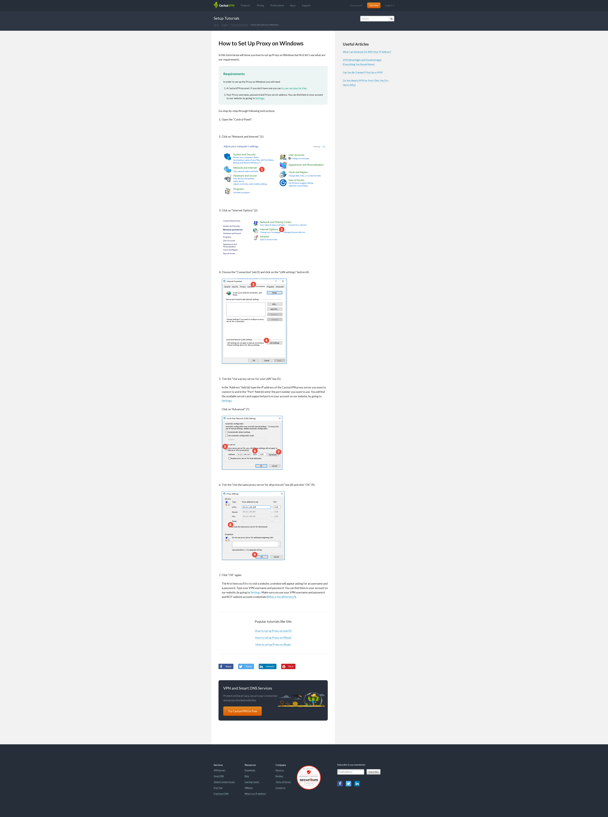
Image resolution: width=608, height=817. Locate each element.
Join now (373, 5)
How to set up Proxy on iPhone (273, 637)
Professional (277, 5)
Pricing (260, 5)
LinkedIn (270, 666)
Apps (292, 5)
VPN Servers (219, 770)
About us (280, 770)
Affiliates (249, 788)
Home (216, 25)
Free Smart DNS (221, 793)
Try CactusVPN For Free (242, 711)
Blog (247, 776)
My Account (356, 5)
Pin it (290, 666)
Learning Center (252, 782)
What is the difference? (281, 596)
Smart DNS (219, 776)
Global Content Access (224, 782)
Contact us (280, 788)
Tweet (248, 666)
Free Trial (218, 788)
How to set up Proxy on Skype (273, 644)
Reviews (279, 776)
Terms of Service (283, 782)
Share (228, 666)
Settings (259, 98)
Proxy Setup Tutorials (239, 25)
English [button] (389, 5)
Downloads (250, 770)
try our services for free (294, 88)
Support (306, 5)
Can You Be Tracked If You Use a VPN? (363, 72)
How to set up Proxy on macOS (273, 631)
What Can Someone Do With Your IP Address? (367, 51)
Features (245, 5)
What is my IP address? (255, 793)
